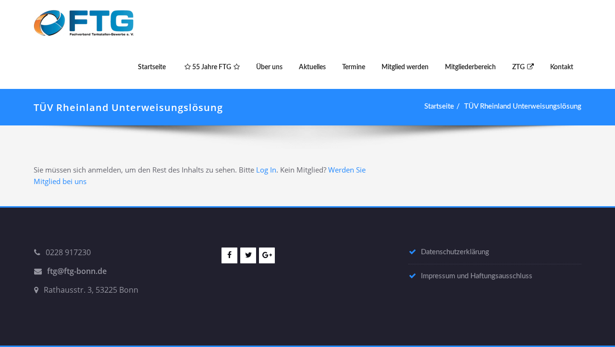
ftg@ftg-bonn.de (77, 271)
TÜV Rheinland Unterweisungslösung (522, 106)
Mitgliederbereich (470, 67)
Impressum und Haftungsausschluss (476, 276)
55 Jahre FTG (211, 67)
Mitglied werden (405, 67)
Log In (266, 169)
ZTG (518, 67)
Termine (353, 67)
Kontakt (561, 67)
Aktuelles (312, 67)
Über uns (269, 67)
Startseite (152, 67)
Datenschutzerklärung (455, 252)
